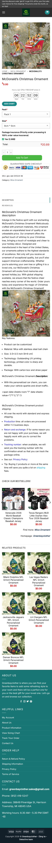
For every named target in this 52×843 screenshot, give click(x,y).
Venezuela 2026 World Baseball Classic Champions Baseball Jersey (13, 517)
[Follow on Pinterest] (31, 701)
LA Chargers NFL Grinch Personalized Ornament (39, 620)
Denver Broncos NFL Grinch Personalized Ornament (13, 660)
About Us (6, 722)
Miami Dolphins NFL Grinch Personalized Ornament (13, 580)
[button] (3, 12)
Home (4, 71)
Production (9, 421)
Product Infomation (11, 727)
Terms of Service (10, 774)
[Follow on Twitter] (28, 701)
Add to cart (22, 157)
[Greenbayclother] (26, 12)
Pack (4, 109)
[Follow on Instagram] (24, 701)
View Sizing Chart (11, 733)
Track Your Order (10, 738)
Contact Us (7, 743)
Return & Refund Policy (13, 758)
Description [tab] (8, 200)
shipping (41, 467)
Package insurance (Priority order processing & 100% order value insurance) (24, 133)
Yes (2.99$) (10, 139)
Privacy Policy (9, 769)
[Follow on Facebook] (21, 701)
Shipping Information (12, 764)
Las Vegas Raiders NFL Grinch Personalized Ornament (38, 581)
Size (4, 121)
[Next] (49, 508)
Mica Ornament (18, 71)
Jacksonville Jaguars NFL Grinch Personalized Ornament (13, 621)
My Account (8, 717)
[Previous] (2, 508)
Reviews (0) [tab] (7, 206)
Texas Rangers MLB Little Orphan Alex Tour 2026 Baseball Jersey (39, 517)
